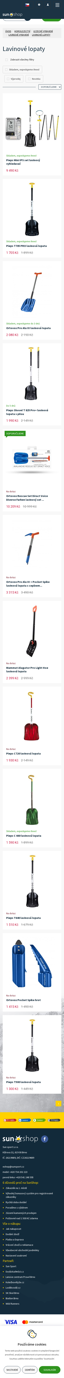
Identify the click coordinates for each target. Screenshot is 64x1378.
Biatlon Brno (12, 1298)
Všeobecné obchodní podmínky (22, 1250)
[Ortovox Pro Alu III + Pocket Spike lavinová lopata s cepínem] (32, 545)
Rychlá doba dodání (16, 1202)
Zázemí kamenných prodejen (21, 1213)
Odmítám (30, 1369)
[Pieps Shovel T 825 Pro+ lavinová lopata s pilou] (32, 373)
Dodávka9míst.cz (15, 1271)
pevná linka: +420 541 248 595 (18, 1177)
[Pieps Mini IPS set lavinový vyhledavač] (32, 123)
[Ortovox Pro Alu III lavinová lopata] (32, 291)
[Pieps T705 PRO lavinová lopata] (32, 209)
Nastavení (12, 1369)
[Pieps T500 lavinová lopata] (32, 1045)
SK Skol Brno (12, 1293)
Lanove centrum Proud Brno (20, 1277)
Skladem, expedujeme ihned (24, 69)
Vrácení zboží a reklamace (19, 1244)
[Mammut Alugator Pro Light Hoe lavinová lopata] (32, 631)
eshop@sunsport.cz (13, 1166)
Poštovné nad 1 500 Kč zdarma (22, 1218)
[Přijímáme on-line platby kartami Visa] (10, 1321)
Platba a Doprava (15, 1239)
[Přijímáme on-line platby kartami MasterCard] (32, 1321)
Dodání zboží (12, 1234)
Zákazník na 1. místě (16, 1188)
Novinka (36, 78)
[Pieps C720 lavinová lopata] (32, 717)
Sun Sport (11, 1266)
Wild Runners (12, 1303)
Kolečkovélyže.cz (15, 1282)
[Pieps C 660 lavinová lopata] (32, 799)
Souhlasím (50, 1369)
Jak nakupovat (13, 1228)
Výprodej (15, 78)
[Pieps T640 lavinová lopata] (32, 881)
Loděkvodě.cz (13, 1287)
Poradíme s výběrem (17, 1207)
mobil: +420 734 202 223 (15, 1172)
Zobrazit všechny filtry (22, 59)
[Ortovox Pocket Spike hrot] (32, 963)
